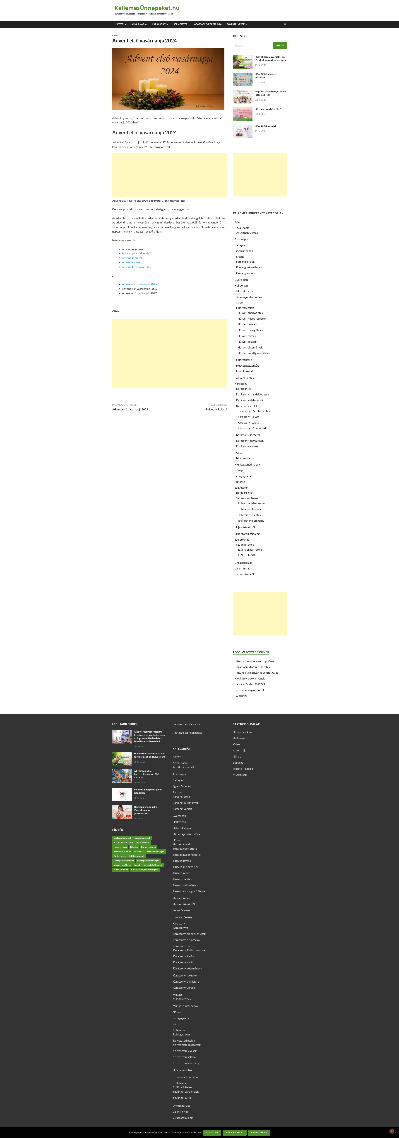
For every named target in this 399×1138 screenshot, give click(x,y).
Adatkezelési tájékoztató (187, 732)
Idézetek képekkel (243, 768)
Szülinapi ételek (245, 544)
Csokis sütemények (122, 838)
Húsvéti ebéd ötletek (250, 312)
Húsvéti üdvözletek (266, 126)
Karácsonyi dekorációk (249, 400)
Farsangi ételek (245, 261)
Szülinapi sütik (246, 555)
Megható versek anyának (250, 678)
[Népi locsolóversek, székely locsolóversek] (242, 92)
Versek (137, 865)
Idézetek (134, 847)
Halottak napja (244, 291)
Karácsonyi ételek (247, 406)
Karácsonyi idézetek (248, 435)
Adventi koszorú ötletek (136, 267)
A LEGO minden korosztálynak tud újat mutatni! (146, 774)
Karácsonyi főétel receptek (254, 411)
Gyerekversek (143, 842)
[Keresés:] (260, 45)
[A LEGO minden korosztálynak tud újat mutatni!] (122, 771)
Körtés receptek (148, 847)
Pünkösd (240, 481)
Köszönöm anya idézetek (249, 690)
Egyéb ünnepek (236, 24)
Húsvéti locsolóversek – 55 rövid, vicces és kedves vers (270, 58)
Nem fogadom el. (234, 1132)
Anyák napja (139, 24)
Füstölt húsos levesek (123, 842)
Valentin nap (240, 744)
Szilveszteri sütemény (251, 520)
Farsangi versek (245, 273)
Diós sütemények (142, 838)
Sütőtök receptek (136, 856)
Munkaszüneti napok (247, 464)
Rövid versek (120, 856)
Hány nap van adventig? (136, 253)
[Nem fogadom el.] (395, 1132)
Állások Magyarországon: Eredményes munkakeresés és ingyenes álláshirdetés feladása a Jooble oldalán (149, 736)
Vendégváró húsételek (124, 860)
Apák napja (241, 239)
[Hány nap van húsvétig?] (242, 109)
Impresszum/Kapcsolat (187, 724)
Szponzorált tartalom (247, 533)
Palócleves (241, 695)
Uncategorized (243, 562)
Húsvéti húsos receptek (252, 318)
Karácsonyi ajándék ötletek (252, 394)
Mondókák (139, 851)
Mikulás (239, 453)
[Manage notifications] (391, 1131)
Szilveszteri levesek (249, 509)
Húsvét (119, 24)
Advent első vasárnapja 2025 (139, 284)
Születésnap (242, 539)
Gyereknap (241, 279)
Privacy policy (259, 1132)
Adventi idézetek (132, 258)
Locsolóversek (244, 371)
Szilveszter (180, 24)
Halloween (241, 285)
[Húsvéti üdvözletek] (242, 126)
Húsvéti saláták (247, 341)
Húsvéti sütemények (250, 347)
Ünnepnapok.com (243, 732)
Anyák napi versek (247, 232)
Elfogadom (212, 1132)
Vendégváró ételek (122, 865)
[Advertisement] (169, 175)
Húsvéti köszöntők (247, 365)
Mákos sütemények (155, 851)
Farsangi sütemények (249, 267)
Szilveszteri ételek (247, 498)
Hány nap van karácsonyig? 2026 (254, 661)
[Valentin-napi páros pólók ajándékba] (122, 790)
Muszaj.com (240, 774)
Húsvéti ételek (245, 307)
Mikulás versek (245, 458)
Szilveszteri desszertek (251, 503)
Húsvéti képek (244, 359)
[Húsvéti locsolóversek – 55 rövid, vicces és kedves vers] (242, 57)
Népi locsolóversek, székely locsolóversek (270, 93)
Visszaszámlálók (245, 574)
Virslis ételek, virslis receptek (144, 869)
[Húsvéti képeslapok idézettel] (242, 74)
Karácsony (159, 24)
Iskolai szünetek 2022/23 (250, 684)
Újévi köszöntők (245, 527)
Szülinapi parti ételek (250, 549)
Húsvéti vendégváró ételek (254, 353)
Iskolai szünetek (244, 378)
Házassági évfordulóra (207, 24)
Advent (115, 35)
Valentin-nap (242, 568)
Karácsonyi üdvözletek (250, 440)
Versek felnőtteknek (153, 865)
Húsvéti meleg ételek (250, 330)
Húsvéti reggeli (247, 336)
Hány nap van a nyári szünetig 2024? (256, 672)
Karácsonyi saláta (248, 422)
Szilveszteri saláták (249, 515)
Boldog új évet (244, 492)
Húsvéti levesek (247, 324)
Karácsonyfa (243, 388)
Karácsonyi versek (247, 446)
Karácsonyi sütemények (252, 428)
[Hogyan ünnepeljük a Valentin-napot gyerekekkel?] (122, 807)
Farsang (239, 256)
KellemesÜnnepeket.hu (147, 8)
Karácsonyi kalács (248, 416)
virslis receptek (121, 869)
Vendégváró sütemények (148, 860)
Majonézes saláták (122, 851)
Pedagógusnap (243, 476)
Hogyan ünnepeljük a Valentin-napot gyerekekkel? (145, 810)
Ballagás (240, 245)
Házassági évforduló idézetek (252, 667)
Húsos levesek (120, 847)
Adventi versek (131, 262)
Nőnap (239, 470)
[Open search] (285, 24)
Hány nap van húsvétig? (268, 108)
